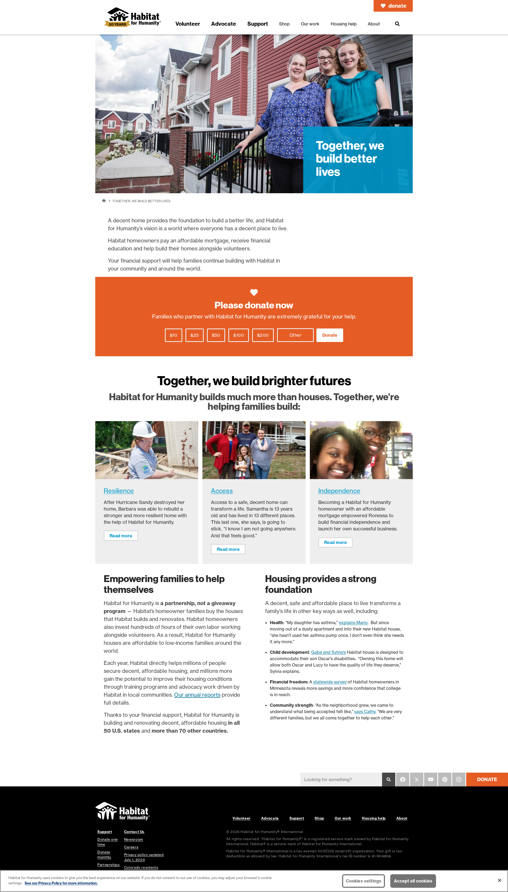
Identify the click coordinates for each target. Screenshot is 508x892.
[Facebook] (402, 779)
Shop (319, 818)
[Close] (499, 880)
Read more (121, 535)
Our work (343, 818)
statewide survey (330, 681)
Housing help (374, 818)
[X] (416, 779)
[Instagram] (458, 779)
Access (222, 491)
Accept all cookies (413, 881)
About (401, 818)
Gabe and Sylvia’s (328, 652)
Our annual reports (197, 694)
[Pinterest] (444, 779)
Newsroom (133, 839)
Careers (131, 847)
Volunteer (242, 818)
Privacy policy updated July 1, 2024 (144, 857)
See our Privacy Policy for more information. (61, 883)
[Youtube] (430, 779)
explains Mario (353, 622)
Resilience (119, 491)
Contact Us (134, 832)
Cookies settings (364, 881)
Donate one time (107, 841)
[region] (254, 881)
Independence (339, 491)
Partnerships (108, 865)
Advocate (270, 818)
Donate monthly (104, 854)
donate (397, 5)
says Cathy (364, 711)
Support (296, 818)
